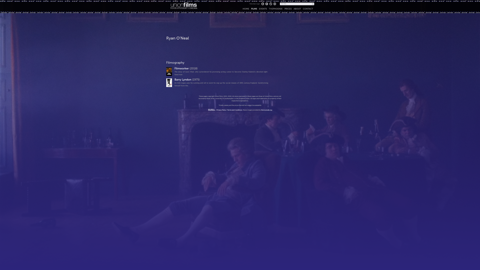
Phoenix (275, 9)
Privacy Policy (221, 110)
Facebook (266, 3)
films (254, 9)
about (297, 9)
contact (308, 9)
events (263, 9)
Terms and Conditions (234, 110)
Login (262, 3)
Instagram (274, 3)
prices (288, 9)
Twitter (270, 3)
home (246, 9)
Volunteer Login (255, 4)
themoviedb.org (266, 110)
